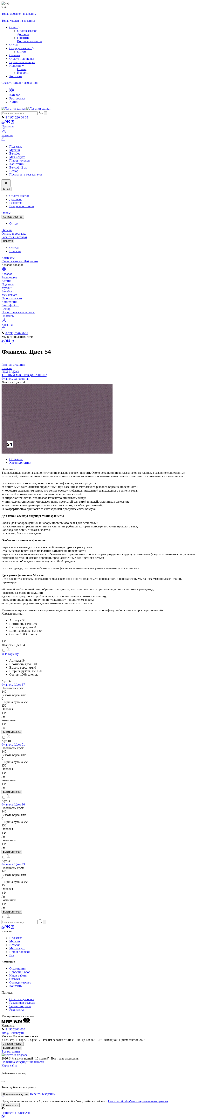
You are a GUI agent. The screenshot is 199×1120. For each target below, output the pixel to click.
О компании (17, 968)
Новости (15, 65)
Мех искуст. (17, 157)
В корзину (11, 654)
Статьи (21, 69)
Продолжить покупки (15, 1094)
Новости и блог (19, 972)
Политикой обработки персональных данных (138, 1101)
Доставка (23, 34)
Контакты (15, 76)
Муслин (14, 150)
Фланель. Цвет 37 (13, 684)
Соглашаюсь (10, 1105)
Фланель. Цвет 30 (13, 804)
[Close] (3, 1081)
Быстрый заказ (12, 731)
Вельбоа (14, 153)
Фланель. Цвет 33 (13, 864)
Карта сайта (9, 1065)
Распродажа (9, 277)
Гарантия (23, 37)
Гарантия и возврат (22, 62)
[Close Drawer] (6, 183)
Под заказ (15, 146)
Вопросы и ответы (29, 41)
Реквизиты (16, 1009)
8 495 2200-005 (15, 1029)
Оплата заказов (27, 30)
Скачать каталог (13, 82)
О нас (13, 27)
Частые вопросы (20, 1006)
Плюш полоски (19, 160)
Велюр (13, 171)
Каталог (7, 274)
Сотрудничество (20, 48)
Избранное (31, 82)
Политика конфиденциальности (23, 1062)
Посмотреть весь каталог (25, 174)
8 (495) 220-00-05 (16, 117)
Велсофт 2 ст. (18, 167)
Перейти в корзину (42, 1094)
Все (11, 955)
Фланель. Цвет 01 (13, 744)
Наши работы (18, 975)
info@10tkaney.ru (13, 1032)
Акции (6, 281)
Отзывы (14, 55)
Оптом (13, 44)
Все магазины (11, 1051)
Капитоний (16, 164)
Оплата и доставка (21, 58)
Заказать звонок (12, 1043)
